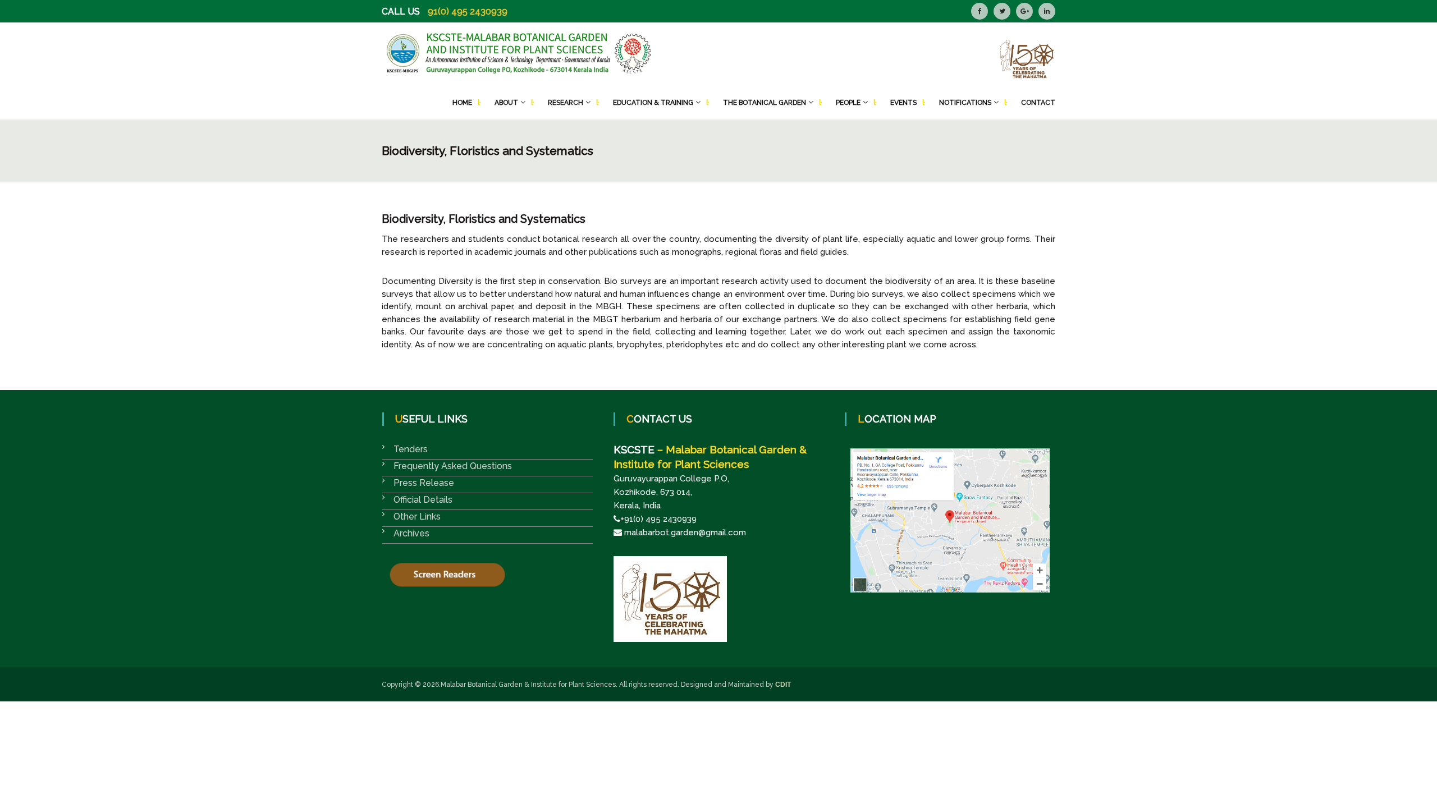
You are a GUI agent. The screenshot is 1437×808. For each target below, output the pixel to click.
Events (903, 103)
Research (565, 103)
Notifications (965, 103)
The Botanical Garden (764, 103)
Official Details (422, 499)
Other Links (417, 516)
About (506, 103)
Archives (411, 533)
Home (462, 103)
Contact (1038, 103)
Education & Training (653, 103)
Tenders (410, 449)
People (848, 103)
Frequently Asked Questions (452, 466)
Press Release (423, 483)
